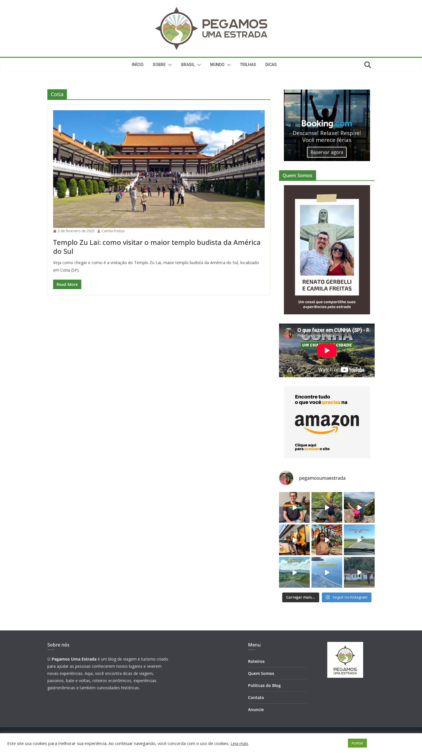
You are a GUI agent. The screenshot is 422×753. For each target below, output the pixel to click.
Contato (256, 697)
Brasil (188, 64)
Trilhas (248, 64)
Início (138, 64)
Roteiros (256, 661)
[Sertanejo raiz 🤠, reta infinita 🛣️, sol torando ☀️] (359, 539)
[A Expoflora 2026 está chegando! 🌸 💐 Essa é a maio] (326, 539)
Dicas (271, 64)
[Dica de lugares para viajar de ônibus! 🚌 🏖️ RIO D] (294, 507)
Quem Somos (261, 673)
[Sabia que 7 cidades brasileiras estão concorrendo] (294, 539)
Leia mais (239, 743)
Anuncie (256, 709)
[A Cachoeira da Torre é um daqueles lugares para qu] (359, 507)
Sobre (159, 64)
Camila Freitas (113, 231)
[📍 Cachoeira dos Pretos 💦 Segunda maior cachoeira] (326, 507)
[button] (169, 65)
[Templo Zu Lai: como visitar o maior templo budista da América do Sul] (159, 169)
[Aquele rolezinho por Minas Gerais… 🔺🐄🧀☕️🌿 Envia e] (359, 572)
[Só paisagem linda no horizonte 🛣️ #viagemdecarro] (294, 572)
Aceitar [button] (357, 743)
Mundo (217, 64)
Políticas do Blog (264, 685)
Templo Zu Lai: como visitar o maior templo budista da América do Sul (157, 246)
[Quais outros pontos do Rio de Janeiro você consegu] (326, 572)
